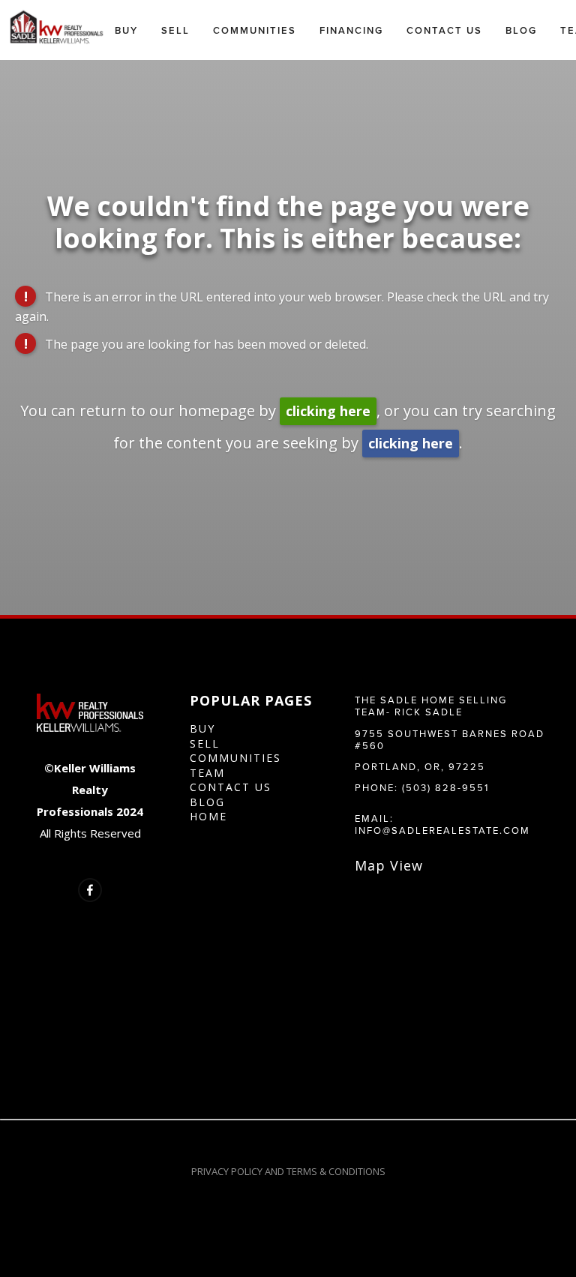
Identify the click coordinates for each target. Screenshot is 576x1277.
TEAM (207, 773)
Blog (521, 30)
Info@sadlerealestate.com (442, 830)
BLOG (207, 802)
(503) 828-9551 (445, 787)
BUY (202, 728)
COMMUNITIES (235, 758)
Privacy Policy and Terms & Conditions (288, 1171)
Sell (175, 30)
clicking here (328, 411)
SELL (205, 743)
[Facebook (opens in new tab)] (90, 890)
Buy (126, 30)
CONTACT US (231, 787)
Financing (351, 30)
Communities (254, 30)
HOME (208, 816)
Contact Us (444, 30)
